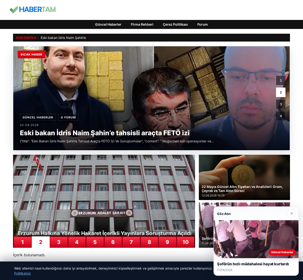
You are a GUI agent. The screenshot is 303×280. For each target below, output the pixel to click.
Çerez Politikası (175, 24)
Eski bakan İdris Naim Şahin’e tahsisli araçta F (76, 38)
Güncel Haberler (108, 24)
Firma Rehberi (142, 24)
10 (186, 242)
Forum (202, 24)
